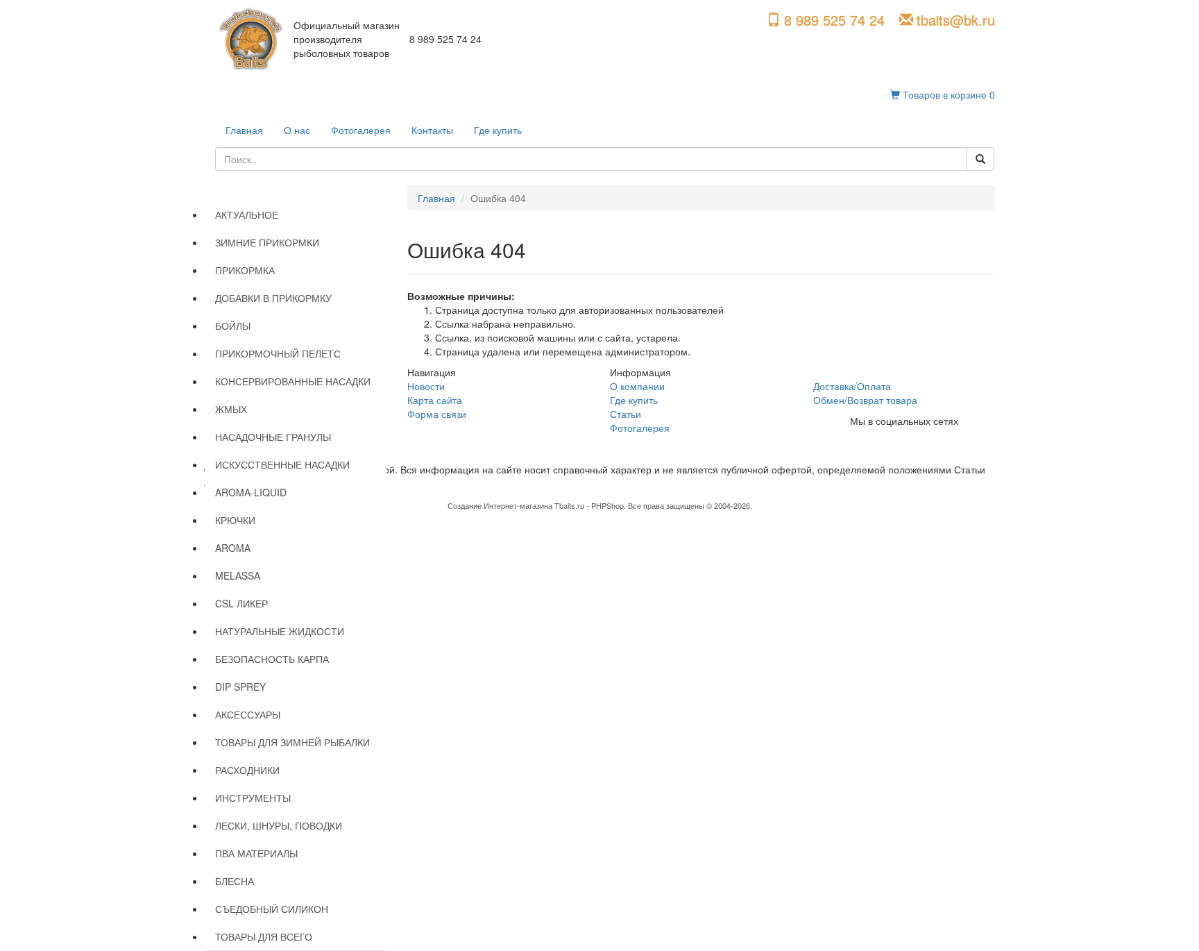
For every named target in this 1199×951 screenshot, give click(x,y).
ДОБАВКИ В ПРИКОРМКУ (273, 298)
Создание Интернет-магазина (500, 505)
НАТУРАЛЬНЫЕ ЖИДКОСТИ (279, 631)
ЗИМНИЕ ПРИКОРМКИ (267, 242)
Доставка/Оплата (852, 386)
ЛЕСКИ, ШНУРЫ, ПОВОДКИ (278, 825)
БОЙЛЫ (232, 326)
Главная (244, 130)
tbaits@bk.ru (956, 20)
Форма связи (436, 414)
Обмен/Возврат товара (865, 400)
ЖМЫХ (231, 409)
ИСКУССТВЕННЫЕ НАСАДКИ (282, 464)
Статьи (625, 414)
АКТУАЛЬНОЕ (246, 214)
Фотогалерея (361, 130)
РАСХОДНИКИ (247, 770)
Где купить (498, 130)
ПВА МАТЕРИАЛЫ (256, 853)
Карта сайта (434, 400)
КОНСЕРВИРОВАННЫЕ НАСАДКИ (293, 381)
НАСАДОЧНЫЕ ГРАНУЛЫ (273, 437)
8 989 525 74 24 (834, 20)
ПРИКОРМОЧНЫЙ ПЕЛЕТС (278, 353)
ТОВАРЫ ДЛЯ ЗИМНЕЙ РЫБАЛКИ (292, 742)
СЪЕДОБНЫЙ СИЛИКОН (271, 909)
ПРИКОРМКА (245, 270)
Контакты (432, 130)
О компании (637, 386)
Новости (426, 386)
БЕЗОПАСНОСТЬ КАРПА (272, 659)
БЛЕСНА (234, 881)
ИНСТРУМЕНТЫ (253, 798)
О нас (297, 130)
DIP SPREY (240, 686)
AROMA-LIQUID (251, 492)
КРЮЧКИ (235, 520)
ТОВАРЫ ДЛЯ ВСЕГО (263, 936)
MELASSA (237, 575)
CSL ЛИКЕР (241, 603)
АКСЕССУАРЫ (247, 714)
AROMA (232, 548)
